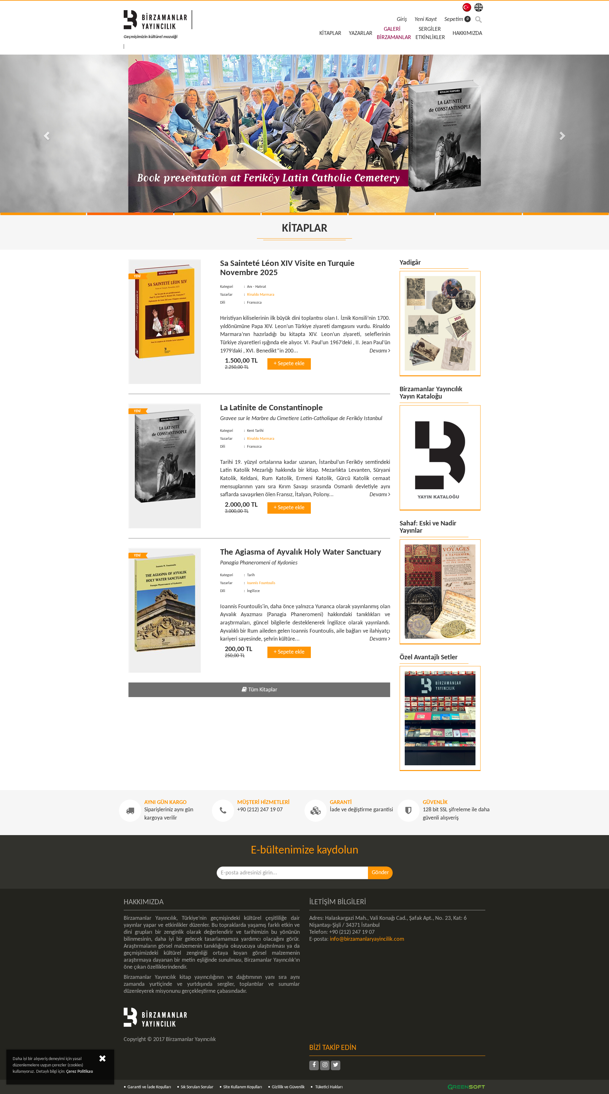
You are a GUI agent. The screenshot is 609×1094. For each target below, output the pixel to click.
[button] (45, 134)
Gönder (380, 873)
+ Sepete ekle (289, 364)
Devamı (379, 351)
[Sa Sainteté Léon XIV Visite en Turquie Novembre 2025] (169, 321)
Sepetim (456, 19)
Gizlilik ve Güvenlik (288, 1087)
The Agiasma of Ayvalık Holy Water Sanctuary (300, 552)
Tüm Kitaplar (262, 690)
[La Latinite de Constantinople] (169, 466)
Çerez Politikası (79, 1071)
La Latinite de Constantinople (271, 408)
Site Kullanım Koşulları (242, 1087)
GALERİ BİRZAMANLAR (394, 33)
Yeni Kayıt (426, 19)
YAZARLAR (360, 33)
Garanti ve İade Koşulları (149, 1087)
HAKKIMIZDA (467, 33)
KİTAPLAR (330, 33)
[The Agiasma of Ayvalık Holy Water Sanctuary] (169, 610)
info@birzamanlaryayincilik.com (367, 939)
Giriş (402, 19)
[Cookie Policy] (102, 1059)
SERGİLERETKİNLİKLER (430, 33)
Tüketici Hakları (328, 1087)
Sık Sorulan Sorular (197, 1087)
